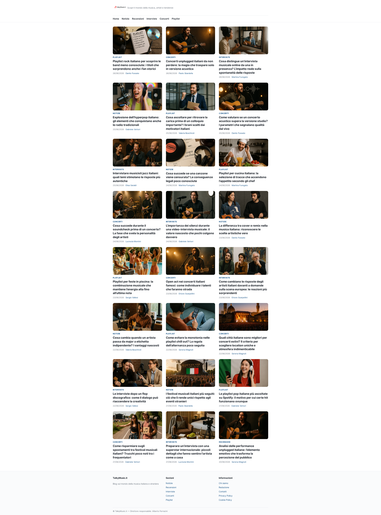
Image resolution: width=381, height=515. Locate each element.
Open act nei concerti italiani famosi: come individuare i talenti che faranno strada (188, 285)
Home (116, 18)
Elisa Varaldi (131, 185)
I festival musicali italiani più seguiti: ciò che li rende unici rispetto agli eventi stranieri (190, 397)
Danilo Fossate (132, 73)
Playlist (176, 18)
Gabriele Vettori (133, 129)
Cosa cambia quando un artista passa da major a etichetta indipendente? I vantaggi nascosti (136, 341)
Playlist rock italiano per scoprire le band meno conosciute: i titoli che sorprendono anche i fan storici (137, 65)
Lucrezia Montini (133, 241)
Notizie (125, 18)
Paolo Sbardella (186, 73)
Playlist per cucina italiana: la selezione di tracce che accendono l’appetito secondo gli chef (242, 177)
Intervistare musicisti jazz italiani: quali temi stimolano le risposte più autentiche (136, 177)
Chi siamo (223, 483)
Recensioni (138, 18)
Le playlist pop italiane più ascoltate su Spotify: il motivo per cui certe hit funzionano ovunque (243, 397)
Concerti (164, 18)
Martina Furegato (240, 77)
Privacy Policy (225, 495)
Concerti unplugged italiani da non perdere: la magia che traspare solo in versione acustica (190, 65)
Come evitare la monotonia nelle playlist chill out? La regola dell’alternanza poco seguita (188, 341)
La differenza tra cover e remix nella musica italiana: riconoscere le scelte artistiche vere (243, 229)
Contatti (223, 491)
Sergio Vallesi (132, 297)
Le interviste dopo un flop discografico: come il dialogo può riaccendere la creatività (135, 397)
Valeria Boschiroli (186, 133)
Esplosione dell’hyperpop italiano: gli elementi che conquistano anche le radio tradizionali (137, 121)
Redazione (224, 487)
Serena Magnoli (186, 350)
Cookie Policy (225, 500)
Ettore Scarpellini (187, 293)
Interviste (152, 18)
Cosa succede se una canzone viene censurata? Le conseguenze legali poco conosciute (189, 177)
